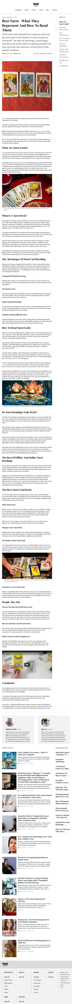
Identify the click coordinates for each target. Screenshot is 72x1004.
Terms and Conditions (65, 982)
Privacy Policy (63, 980)
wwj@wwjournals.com (65, 978)
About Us (62, 984)
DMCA (61, 987)
